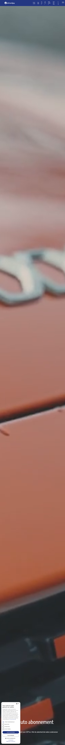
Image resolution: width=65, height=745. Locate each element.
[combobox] (16, 703)
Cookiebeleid (10, 740)
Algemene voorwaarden (10, 741)
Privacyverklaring (12, 719)
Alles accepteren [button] (11, 732)
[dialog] (10, 723)
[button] (32, 372)
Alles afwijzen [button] (10, 735)
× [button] (18, 703)
